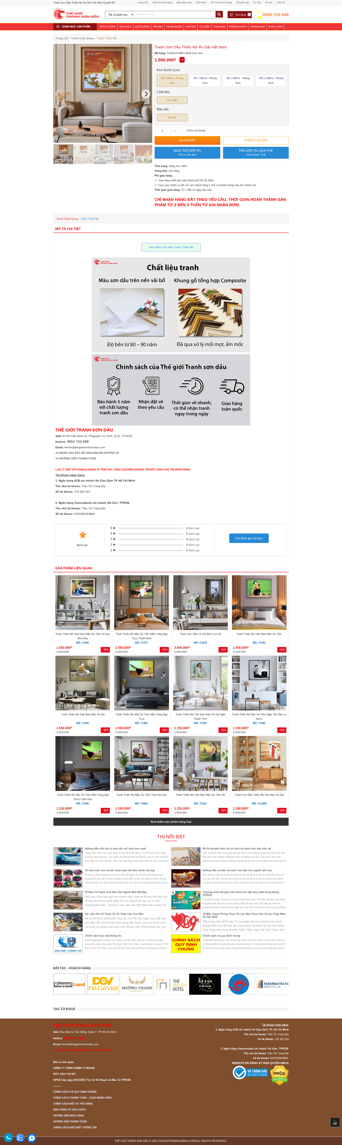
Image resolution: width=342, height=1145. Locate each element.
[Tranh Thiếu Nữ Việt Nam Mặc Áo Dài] (82, 684)
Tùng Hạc (219, 26)
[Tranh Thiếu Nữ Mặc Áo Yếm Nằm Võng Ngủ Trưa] (141, 684)
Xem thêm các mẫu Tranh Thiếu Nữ (171, 247)
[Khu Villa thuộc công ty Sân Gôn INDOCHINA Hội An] (239, 984)
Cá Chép (204, 26)
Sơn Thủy (125, 26)
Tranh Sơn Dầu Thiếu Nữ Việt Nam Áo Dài (259, 794)
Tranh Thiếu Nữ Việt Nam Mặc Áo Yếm (259, 634)
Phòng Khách (238, 26)
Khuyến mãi (242, 2)
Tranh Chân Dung (67, 218)
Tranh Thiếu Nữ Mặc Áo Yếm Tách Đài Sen (141, 794)
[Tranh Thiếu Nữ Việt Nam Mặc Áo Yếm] (259, 603)
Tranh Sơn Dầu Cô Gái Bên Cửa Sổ (200, 634)
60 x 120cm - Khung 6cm (205, 80)
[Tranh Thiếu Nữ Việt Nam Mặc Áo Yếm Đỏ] (200, 764)
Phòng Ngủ (257, 26)
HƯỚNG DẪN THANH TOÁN (77, 458)
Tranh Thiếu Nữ (90, 218)
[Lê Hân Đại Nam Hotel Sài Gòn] (171, 984)
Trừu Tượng (107, 26)
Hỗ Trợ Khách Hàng (221, 2)
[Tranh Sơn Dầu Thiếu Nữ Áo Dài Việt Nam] (102, 141)
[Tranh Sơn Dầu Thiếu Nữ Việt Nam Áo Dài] (259, 764)
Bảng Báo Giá (184, 2)
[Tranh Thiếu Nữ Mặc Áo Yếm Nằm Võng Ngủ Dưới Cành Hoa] (82, 764)
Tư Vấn (257, 2)
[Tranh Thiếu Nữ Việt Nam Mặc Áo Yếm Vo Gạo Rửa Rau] (82, 603)
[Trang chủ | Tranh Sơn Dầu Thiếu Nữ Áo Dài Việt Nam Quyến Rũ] (76, 18)
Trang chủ (142, 2)
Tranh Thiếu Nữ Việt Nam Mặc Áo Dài (83, 714)
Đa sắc (172, 117)
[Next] (146, 94)
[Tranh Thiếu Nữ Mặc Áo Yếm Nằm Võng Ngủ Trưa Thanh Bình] (141, 603)
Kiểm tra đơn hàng (162, 2)
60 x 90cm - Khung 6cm (172, 80)
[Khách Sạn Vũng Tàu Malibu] (137, 984)
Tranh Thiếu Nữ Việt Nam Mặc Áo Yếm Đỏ (200, 794)
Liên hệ (281, 2)
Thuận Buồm (174, 26)
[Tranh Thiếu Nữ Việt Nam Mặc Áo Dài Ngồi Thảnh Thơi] (200, 684)
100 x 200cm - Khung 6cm (271, 80)
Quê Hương (142, 26)
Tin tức (269, 2)
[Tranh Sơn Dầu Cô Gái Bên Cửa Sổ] (200, 603)
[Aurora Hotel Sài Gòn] (205, 984)
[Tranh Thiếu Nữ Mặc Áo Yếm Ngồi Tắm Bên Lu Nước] (259, 684)
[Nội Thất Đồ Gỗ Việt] (69, 984)
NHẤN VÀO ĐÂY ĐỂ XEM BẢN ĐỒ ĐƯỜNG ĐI (89, 452)
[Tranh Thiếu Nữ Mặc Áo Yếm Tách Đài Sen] (141, 764)
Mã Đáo (158, 26)
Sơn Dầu (172, 100)
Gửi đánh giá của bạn (248, 538)
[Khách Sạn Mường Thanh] (103, 984)
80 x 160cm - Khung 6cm (238, 80)
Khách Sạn (275, 26)
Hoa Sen (190, 26)
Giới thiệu (201, 2)
